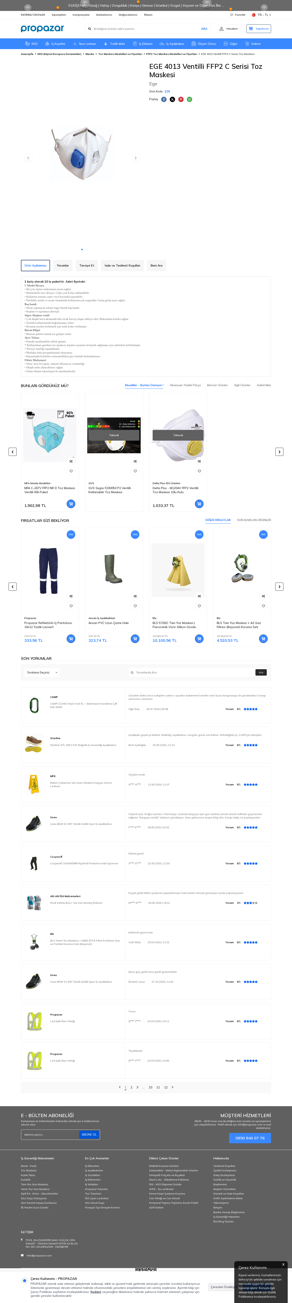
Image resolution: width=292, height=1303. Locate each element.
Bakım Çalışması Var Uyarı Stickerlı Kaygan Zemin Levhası (81, 784)
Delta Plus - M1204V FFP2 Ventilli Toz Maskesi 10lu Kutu (175, 490)
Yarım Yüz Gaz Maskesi (35, 1189)
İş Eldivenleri (92, 1179)
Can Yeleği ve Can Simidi (164, 1198)
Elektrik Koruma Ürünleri (164, 1165)
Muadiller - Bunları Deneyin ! (144, 385)
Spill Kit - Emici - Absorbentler (39, 1193)
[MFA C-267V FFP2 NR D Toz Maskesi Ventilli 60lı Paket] (49, 435)
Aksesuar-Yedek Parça (185, 385)
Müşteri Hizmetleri (224, 1189)
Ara (261, 672)
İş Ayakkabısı (175, 44)
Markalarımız (104, 14)
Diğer (233, 44)
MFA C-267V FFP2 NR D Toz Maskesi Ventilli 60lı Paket (49, 490)
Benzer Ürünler (217, 385)
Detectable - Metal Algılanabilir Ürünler (173, 1170)
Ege (153, 83)
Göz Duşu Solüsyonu (34, 1198)
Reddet (95, 1292)
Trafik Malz (117, 44)
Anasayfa (27, 54)
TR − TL (263, 15)
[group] (82, 154)
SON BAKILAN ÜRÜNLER (254, 520)
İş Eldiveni (145, 44)
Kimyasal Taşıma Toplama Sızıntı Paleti (173, 1202)
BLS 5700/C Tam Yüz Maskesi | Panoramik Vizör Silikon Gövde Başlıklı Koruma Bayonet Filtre (174, 625)
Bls (154, 618)
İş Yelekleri (91, 1184)
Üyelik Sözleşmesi (224, 1170)
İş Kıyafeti (58, 44)
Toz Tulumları (93, 1193)
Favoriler (240, 14)
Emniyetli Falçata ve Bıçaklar (167, 1175)
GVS (91, 483)
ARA (204, 29)
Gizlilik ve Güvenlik (224, 1179)
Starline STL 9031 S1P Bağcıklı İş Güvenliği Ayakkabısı (83, 745)
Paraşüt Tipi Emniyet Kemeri (102, 1207)
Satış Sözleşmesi (224, 1175)
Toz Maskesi (29, 1170)
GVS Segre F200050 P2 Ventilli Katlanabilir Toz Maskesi (109, 490)
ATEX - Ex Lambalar (161, 1189)
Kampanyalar (81, 14)
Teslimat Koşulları (224, 1165)
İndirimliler (264, 385)
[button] (82, 249)
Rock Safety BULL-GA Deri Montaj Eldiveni (76, 902)
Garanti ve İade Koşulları (228, 1193)
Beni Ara (156, 265)
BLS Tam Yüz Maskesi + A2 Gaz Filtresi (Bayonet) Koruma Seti (239, 625)
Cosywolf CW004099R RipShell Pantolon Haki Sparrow (84, 863)
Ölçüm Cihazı (207, 44)
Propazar (30, 618)
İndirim (256, 44)
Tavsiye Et (86, 265)
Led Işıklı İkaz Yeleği (62, 1021)
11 (158, 1087)
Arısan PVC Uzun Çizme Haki (108, 623)
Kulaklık (25, 1179)
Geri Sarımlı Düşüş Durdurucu (39, 1202)
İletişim (148, 14)
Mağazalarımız (128, 14)
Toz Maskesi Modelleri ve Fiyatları (120, 54)
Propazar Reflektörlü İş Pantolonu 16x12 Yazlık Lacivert (48, 625)
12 (166, 1087)
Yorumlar (63, 265)
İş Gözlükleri (92, 1175)
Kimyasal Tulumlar (96, 1189)
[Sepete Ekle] (71, 504)
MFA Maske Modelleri (37, 483)
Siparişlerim (59, 14)
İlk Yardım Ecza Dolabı (34, 1207)
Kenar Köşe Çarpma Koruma (167, 1193)
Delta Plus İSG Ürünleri (166, 483)
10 (150, 1087)
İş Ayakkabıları (94, 1170)
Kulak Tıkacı (28, 1175)
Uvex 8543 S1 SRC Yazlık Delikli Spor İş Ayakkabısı (81, 823)
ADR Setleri (156, 1207)
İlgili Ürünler (242, 385)
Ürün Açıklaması (35, 265)
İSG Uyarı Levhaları (97, 1198)
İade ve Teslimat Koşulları (122, 265)
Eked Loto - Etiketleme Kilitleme (169, 1179)
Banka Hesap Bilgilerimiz (229, 1212)
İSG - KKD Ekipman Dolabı (165, 1184)
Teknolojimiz (221, 1202)
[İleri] (172, 1087)
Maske (90, 54)
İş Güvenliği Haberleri (226, 1216)
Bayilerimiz (220, 1184)
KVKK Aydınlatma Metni (228, 1198)
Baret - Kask (28, 1165)
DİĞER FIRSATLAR (218, 520)
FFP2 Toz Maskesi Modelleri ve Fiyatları (171, 54)
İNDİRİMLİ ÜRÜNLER (33, 14)
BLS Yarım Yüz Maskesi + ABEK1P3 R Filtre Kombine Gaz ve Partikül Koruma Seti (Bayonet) (85, 942)
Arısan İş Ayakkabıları (101, 618)
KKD (35, 44)
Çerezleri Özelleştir (224, 1287)
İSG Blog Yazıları (223, 1221)
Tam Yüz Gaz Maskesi (34, 1184)
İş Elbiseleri (92, 1165)
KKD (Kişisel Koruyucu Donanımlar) (59, 54)
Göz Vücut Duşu (94, 1202)
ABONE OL (89, 1134)
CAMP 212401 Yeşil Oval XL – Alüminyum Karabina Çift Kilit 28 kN (83, 705)
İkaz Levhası (87, 44)
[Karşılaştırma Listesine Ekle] (71, 461)
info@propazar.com (39, 1255)
